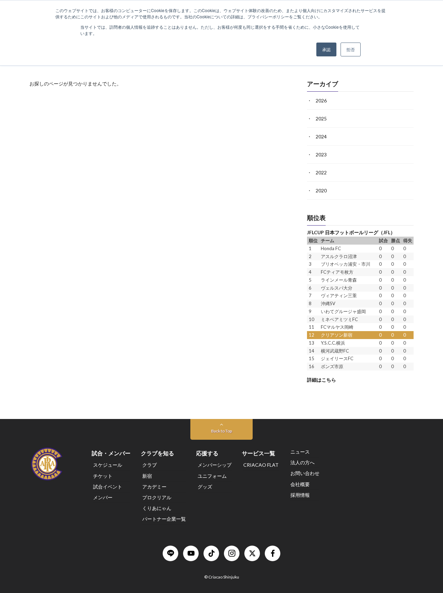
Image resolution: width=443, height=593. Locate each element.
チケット (102, 476)
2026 (321, 100)
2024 (321, 136)
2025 (321, 118)
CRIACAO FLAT (261, 465)
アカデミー (154, 487)
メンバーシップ (215, 465)
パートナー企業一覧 (164, 519)
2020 (321, 190)
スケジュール (107, 465)
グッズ (205, 487)
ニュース (300, 452)
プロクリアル (156, 497)
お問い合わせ (304, 473)
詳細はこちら (321, 379)
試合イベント (107, 487)
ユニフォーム (212, 476)
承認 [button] (326, 49)
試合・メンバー (111, 453)
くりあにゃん (156, 508)
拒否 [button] (350, 49)
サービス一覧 (258, 453)
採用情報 (300, 495)
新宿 (147, 476)
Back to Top (221, 431)
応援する (207, 453)
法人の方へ (302, 462)
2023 (321, 154)
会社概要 (300, 484)
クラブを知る (157, 453)
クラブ (149, 465)
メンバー (102, 497)
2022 (321, 172)
